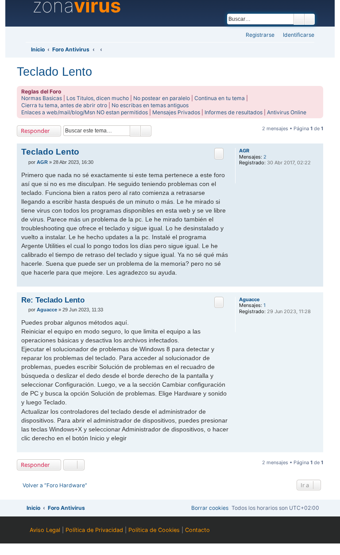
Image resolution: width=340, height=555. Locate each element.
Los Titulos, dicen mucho (97, 98)
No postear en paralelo (161, 98)
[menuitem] (296, 35)
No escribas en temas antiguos (150, 105)
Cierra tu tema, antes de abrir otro (64, 105)
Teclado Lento (54, 71)
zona (76, 6)
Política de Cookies (154, 530)
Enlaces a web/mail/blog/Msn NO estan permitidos (84, 112)
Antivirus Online (286, 112)
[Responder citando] (219, 153)
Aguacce (249, 300)
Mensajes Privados (176, 112)
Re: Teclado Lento (53, 300)
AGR (244, 151)
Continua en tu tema (219, 98)
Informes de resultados (234, 112)
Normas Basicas (41, 98)
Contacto (197, 530)
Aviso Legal (45, 530)
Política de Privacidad (94, 530)
